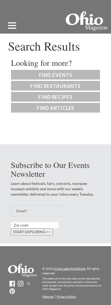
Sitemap (48, 297)
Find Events (55, 75)
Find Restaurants (55, 86)
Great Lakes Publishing (69, 269)
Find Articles (55, 108)
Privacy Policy (66, 297)
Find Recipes (55, 97)
